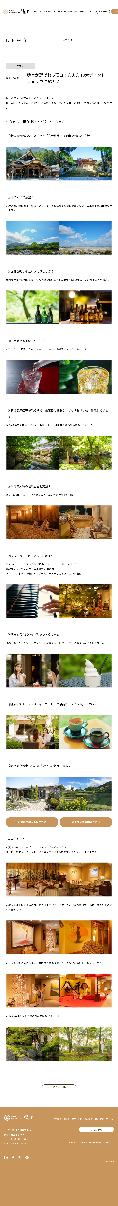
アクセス (90, 11)
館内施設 (68, 11)
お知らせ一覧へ (59, 1087)
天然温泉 (38, 11)
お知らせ (72, 1142)
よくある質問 (82, 1142)
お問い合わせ (109, 1142)
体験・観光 (79, 11)
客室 (54, 11)
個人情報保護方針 (95, 1142)
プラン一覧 (103, 11)
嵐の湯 (47, 11)
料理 (60, 11)
